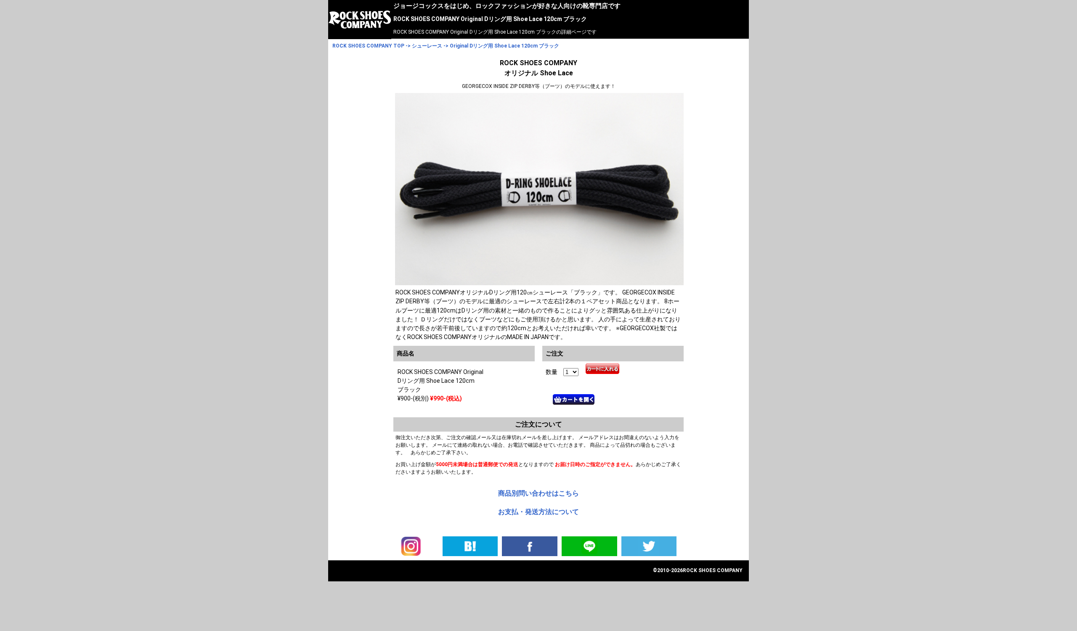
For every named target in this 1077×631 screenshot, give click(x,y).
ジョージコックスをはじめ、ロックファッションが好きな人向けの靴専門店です (507, 6)
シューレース (427, 46)
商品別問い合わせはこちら (538, 493)
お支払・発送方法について (538, 512)
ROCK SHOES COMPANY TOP (368, 46)
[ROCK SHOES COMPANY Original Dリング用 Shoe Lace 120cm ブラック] (470, 545)
